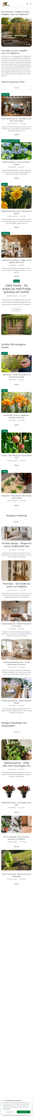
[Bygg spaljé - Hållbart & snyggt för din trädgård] (16, 32)
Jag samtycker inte (9, 1112)
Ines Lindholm (6, 40)
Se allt (16, 88)
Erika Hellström (12, 167)
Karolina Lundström (12, 123)
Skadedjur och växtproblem (11, 141)
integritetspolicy (6, 1108)
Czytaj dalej (16, 309)
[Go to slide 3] (29, 44)
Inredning (5, 94)
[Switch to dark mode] (27, 3)
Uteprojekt (7, 32)
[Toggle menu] (30, 4)
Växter (4, 184)
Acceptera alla (23, 1112)
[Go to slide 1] (26, 44)
